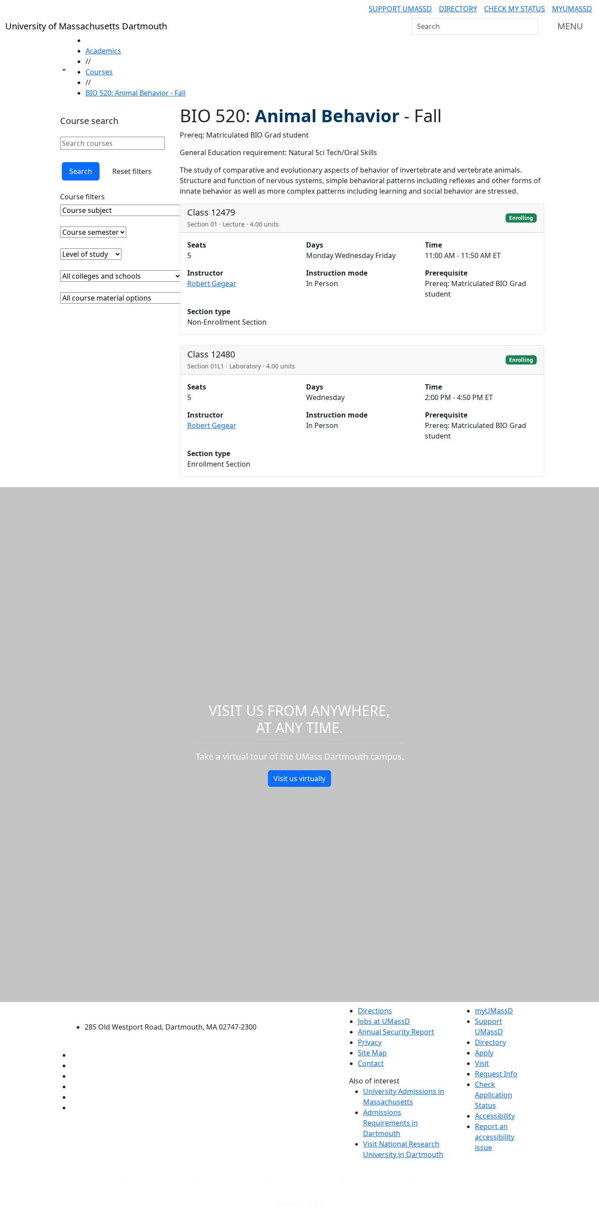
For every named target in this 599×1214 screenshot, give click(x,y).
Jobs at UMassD (384, 1021)
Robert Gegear (211, 283)
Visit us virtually (299, 778)
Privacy (370, 1042)
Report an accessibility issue (494, 1137)
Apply (484, 1053)
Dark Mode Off (299, 1203)
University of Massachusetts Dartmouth (176, 1009)
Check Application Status (493, 1095)
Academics (103, 51)
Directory (458, 9)
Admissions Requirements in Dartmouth (390, 1123)
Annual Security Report (396, 1032)
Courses (99, 72)
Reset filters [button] (132, 171)
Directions (375, 1011)
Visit (482, 1063)
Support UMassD (400, 9)
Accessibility (495, 1116)
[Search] (531, 26)
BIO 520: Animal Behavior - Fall (135, 93)
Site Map (372, 1053)
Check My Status (514, 9)
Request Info (496, 1074)
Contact (371, 1063)
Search (80, 171)
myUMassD (572, 9)
